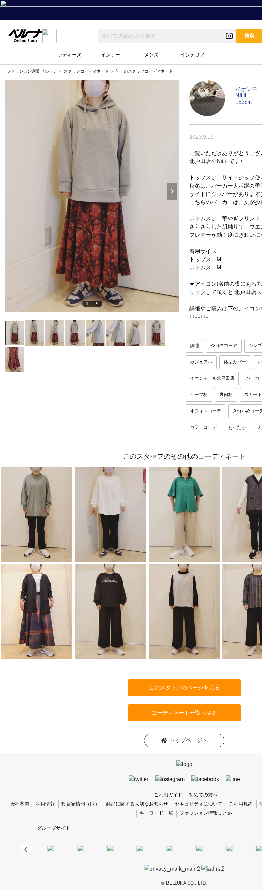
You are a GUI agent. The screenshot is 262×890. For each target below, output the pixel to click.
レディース (70, 54)
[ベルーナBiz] (80, 848)
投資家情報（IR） (80, 804)
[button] (26, 849)
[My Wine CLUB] (228, 848)
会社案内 (19, 804)
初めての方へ (203, 794)
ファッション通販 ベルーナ (32, 71)
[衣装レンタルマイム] (50, 848)
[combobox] (167, 36)
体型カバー (235, 361)
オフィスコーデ (205, 410)
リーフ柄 (199, 394)
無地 (194, 345)
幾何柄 (226, 394)
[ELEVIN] (139, 848)
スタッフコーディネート (86, 71)
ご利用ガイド (168, 794)
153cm (243, 102)
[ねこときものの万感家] (109, 848)
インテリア (192, 54)
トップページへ (189, 740)
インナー (110, 54)
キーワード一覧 (156, 813)
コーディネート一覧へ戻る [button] (184, 713)
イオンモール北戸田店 (212, 378)
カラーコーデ (203, 427)
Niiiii (240, 95)
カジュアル (201, 361)
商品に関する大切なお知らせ (137, 804)
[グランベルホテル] (169, 848)
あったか (237, 427)
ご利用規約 (241, 804)
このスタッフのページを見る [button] (184, 687)
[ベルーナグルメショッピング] (199, 848)
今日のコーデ (223, 345)
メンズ (151, 54)
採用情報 (45, 804)
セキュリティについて (198, 804)
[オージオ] (258, 848)
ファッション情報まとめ (205, 813)
